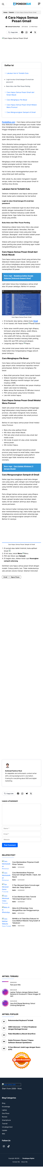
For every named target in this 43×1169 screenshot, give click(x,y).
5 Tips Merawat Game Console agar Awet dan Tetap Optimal (25, 886)
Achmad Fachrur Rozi (13, 26)
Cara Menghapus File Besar (17, 100)
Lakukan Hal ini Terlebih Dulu (17, 73)
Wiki (3, 1134)
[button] (3, 4)
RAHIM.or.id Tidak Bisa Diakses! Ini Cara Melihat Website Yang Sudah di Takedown (26, 921)
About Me (24, 1162)
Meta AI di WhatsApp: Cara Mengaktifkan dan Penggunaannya (25, 909)
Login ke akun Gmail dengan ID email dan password (20, 81)
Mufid (14, 867)
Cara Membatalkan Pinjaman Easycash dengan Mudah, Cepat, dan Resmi (26, 875)
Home (5, 12)
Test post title (15, 985)
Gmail (35, 321)
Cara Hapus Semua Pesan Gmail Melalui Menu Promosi (22, 106)
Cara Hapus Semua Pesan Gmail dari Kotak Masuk (20, 93)
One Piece (5, 1113)
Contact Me (16, 1162)
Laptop (4, 1110)
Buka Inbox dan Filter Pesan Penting (18, 86)
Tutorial (11, 12)
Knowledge (6, 1107)
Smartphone (6, 1120)
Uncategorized (7, 1127)
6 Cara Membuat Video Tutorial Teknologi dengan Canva (24, 898)
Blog (3, 1103)
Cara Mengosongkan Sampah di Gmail (21, 112)
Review (4, 1117)
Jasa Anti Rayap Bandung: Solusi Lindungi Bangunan (22, 1004)
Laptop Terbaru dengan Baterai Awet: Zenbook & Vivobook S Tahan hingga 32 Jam (25, 994)
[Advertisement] (21, 666)
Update (4, 1130)
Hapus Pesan (15, 577)
